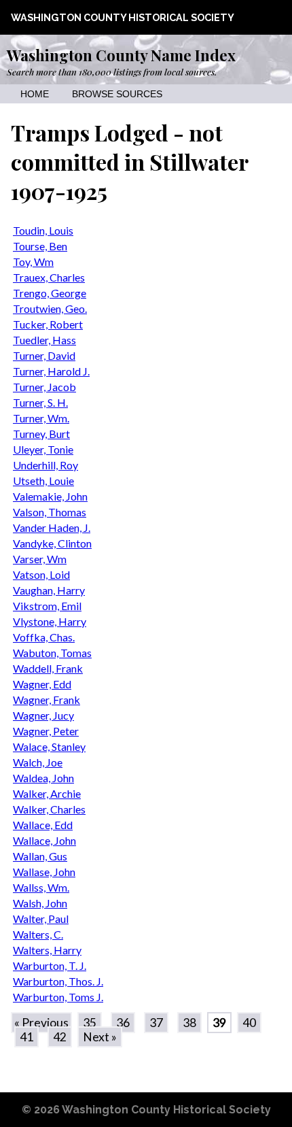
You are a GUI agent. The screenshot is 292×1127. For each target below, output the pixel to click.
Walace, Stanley (49, 746)
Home (34, 94)
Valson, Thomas (49, 511)
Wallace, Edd (43, 824)
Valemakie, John (50, 496)
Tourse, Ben (40, 245)
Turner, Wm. (41, 417)
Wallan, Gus (40, 856)
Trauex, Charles (49, 277)
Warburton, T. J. (49, 965)
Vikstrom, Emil (47, 605)
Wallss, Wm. (41, 887)
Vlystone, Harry (49, 621)
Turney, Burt (41, 433)
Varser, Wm (40, 558)
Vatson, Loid (41, 574)
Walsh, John (40, 902)
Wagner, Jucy (43, 715)
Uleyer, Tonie (43, 449)
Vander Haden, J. (51, 527)
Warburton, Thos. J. (58, 981)
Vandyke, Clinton (52, 543)
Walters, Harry (47, 949)
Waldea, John (43, 777)
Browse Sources (117, 94)
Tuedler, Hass (44, 339)
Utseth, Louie (43, 480)
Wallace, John (44, 840)
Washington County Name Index (121, 55)
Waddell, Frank (48, 668)
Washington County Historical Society (122, 17)
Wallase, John (44, 871)
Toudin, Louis (43, 230)
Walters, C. (38, 934)
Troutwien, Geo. (50, 308)
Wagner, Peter (46, 730)
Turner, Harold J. (51, 371)
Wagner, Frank (46, 699)
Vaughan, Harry (49, 590)
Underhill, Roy (45, 464)
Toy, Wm (33, 261)
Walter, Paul (41, 918)
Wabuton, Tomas (52, 652)
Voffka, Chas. (44, 636)
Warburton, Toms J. (58, 996)
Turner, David (44, 355)
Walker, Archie (47, 793)
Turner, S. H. (40, 402)
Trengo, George (49, 292)
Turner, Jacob (44, 386)
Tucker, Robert (48, 324)
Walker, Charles (49, 809)
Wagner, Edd (42, 683)
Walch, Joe (37, 762)
